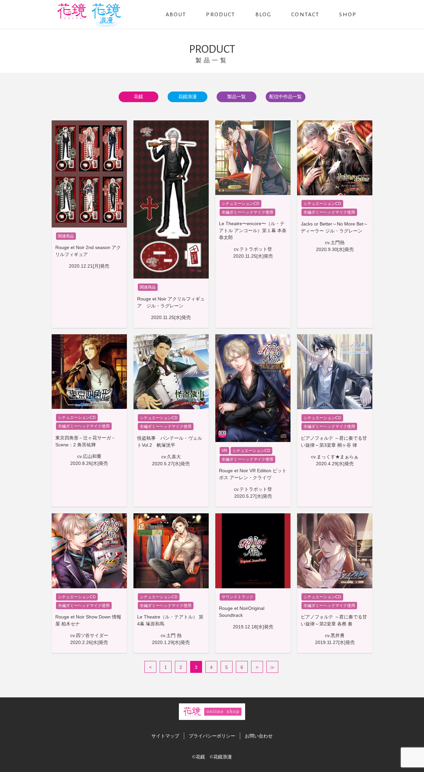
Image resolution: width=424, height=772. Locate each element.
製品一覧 (236, 96)
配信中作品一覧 (285, 96)
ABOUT (176, 15)
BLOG (263, 15)
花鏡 (138, 96)
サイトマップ (165, 736)
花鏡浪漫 (187, 96)
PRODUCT (220, 15)
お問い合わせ (259, 736)
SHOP (347, 15)
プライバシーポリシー (212, 736)
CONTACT (305, 15)
